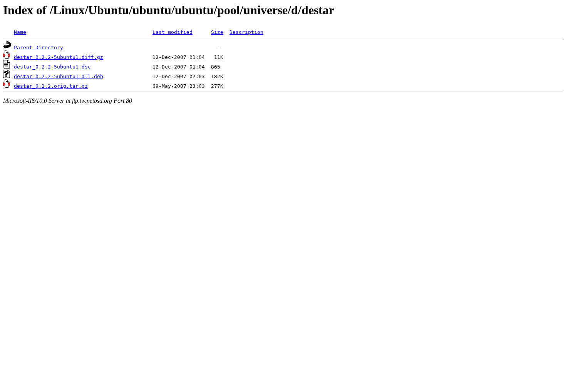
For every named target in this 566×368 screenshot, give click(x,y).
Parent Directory (38, 47)
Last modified (172, 32)
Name (20, 32)
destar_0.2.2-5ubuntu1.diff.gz (58, 57)
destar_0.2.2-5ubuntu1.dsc (52, 67)
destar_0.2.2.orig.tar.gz (51, 86)
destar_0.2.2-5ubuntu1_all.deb (58, 76)
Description (246, 32)
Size (217, 32)
